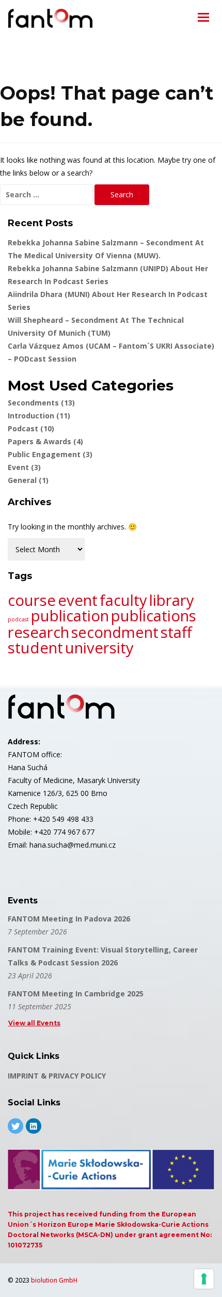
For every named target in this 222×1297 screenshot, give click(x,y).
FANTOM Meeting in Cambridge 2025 (76, 993)
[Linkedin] (33, 1126)
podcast (18, 619)
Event (24, 467)
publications (153, 615)
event (78, 600)
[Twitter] (15, 1126)
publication (70, 615)
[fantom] (50, 18)
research (38, 632)
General (28, 480)
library (171, 600)
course (32, 600)
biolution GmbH (54, 1280)
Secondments (41, 403)
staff (176, 632)
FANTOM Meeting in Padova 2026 (69, 919)
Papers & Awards (45, 441)
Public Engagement (50, 454)
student (35, 647)
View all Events (34, 1023)
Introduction (39, 415)
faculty (123, 600)
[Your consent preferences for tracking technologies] (204, 1279)
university (99, 647)
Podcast (31, 428)
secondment (114, 632)
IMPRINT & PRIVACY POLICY (57, 1076)
